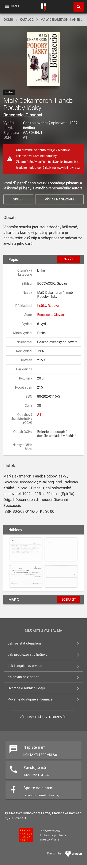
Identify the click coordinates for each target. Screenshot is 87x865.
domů (8, 20)
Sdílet (18, 199)
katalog (27, 20)
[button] (44, 59)
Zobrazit (68, 599)
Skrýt (68, 259)
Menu (11, 6)
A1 (39, 415)
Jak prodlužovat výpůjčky (27, 655)
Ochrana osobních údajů (26, 688)
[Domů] (43, 7)
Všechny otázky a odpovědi (44, 717)
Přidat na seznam (59, 199)
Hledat (77, 6)
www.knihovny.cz (68, 168)
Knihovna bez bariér (23, 677)
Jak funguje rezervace (25, 666)
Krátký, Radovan (48, 306)
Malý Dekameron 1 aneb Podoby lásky (62, 20)
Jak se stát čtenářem (24, 643)
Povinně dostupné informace (30, 699)
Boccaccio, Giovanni (22, 114)
